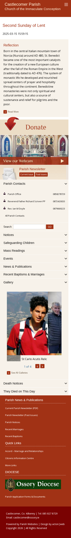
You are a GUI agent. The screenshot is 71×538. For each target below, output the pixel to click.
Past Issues (41, 174)
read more (13, 111)
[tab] (34, 184)
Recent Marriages (14, 429)
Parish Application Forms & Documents (25, 497)
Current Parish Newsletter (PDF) (21, 408)
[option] (34, 326)
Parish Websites (29, 524)
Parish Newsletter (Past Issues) (21, 415)
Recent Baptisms (14, 436)
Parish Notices (12, 422)
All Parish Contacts (14, 215)
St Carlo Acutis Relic (34, 359)
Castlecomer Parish (22, 4)
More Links (11, 465)
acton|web (58, 524)
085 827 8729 (50, 513)
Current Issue (26, 174)
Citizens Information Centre (19, 458)
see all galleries (19, 372)
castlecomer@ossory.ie (26, 517)
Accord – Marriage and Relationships (24, 451)
